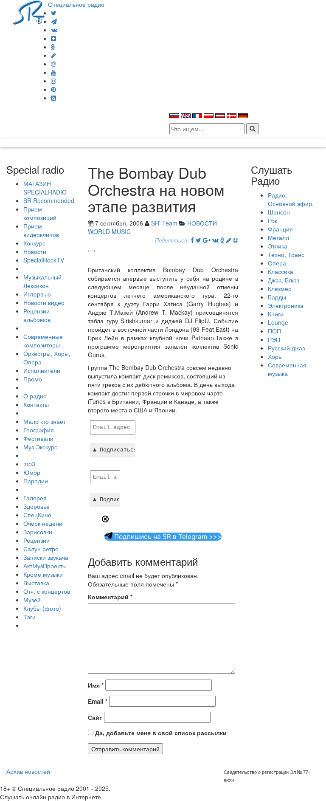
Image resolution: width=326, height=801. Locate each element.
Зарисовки (37, 531)
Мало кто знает (44, 421)
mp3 (29, 464)
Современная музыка (287, 369)
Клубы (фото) (42, 608)
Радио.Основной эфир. (291, 199)
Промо (32, 379)
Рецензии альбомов (37, 315)
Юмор (31, 472)
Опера (277, 263)
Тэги (29, 616)
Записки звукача (45, 557)
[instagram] (53, 80)
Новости (34, 251)
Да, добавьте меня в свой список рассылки (160, 732)
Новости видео (44, 302)
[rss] (53, 97)
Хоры (275, 356)
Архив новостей (28, 771)
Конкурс (34, 243)
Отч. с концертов (46, 591)
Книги (276, 314)
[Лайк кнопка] (91, 251)
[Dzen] (53, 38)
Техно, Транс (286, 254)
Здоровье (36, 506)
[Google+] (207, 240)
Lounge (278, 322)
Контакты (36, 404)
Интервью (37, 294)
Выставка (36, 582)
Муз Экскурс (40, 447)
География (38, 430)
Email (97, 701)
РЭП (274, 339)
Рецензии (36, 540)
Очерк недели (42, 523)
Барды (277, 297)
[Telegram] (54, 21)
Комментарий (110, 596)
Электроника (286, 305)
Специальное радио (76, 4)
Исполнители (41, 370)
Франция (280, 229)
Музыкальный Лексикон (42, 281)
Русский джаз (286, 348)
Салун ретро (41, 548)
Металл (278, 237)
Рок (272, 220)
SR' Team (164, 223)
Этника (277, 246)
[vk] (54, 29)
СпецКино (37, 514)
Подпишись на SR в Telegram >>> (167, 537)
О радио (35, 396)
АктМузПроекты (45, 565)
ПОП (274, 331)
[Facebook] (192, 240)
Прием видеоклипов (41, 230)
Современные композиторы (43, 340)
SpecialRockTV (43, 260)
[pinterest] (53, 89)
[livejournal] (53, 55)
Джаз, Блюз (283, 280)
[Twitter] (53, 12)
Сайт (95, 717)
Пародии (35, 481)
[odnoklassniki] (53, 46)
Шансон (279, 212)
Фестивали (38, 438)
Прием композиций (39, 213)
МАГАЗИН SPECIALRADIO (45, 187)
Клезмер (280, 288)
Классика (280, 271)
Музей (32, 599)
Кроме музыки (43, 574)
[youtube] (53, 72)
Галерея (35, 498)
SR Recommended (48, 200)
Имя (96, 685)
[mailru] (53, 63)
